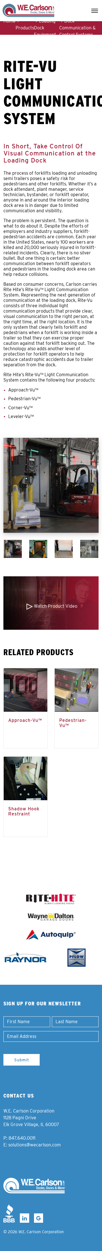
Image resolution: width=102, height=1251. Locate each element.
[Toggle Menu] (94, 10)
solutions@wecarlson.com (34, 1145)
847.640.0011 (21, 1138)
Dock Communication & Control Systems (77, 27)
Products (25, 28)
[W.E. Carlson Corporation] (34, 1185)
